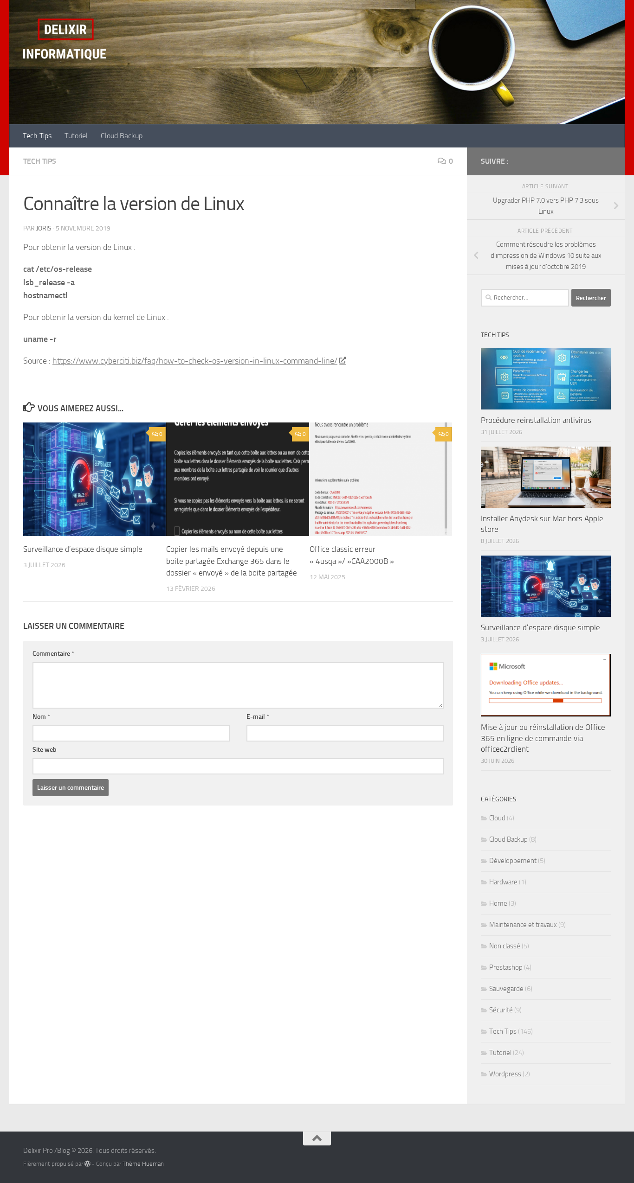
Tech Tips (37, 135)
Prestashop (506, 967)
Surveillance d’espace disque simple (82, 549)
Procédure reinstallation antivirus (536, 420)
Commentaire (53, 654)
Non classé (504, 946)
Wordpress (505, 1074)
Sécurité (501, 1010)
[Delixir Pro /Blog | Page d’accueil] (64, 39)
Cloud (497, 818)
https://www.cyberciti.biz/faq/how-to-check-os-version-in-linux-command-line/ (194, 361)
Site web (44, 750)
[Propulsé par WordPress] (87, 1164)
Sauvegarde (506, 989)
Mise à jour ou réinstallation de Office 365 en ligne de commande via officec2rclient (543, 738)
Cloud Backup (121, 135)
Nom (41, 717)
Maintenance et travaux (523, 925)
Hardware (503, 882)
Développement (513, 861)
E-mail (257, 717)
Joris (44, 228)
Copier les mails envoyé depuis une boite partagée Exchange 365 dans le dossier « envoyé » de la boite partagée (231, 560)
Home (498, 903)
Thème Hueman (143, 1163)
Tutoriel (76, 135)
